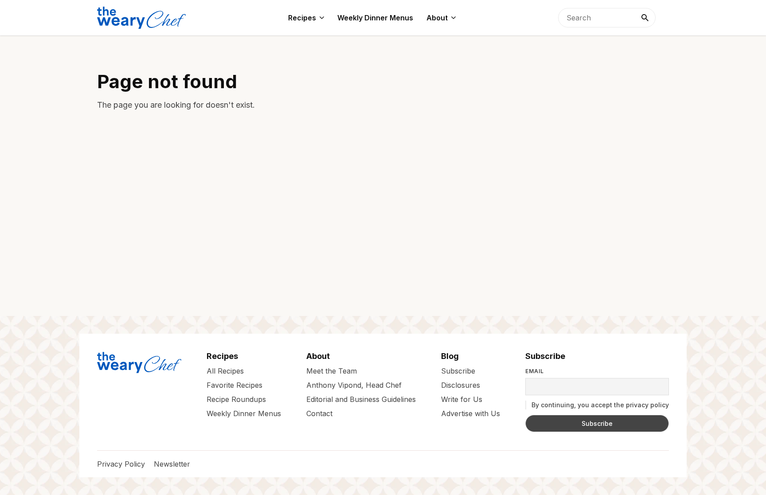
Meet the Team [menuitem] (331, 370)
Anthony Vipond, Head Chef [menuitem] (354, 385)
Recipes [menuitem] (302, 17)
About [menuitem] (437, 17)
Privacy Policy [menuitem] (121, 464)
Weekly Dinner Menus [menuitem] (375, 17)
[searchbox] (607, 17)
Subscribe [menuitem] (458, 370)
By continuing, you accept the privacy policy (599, 405)
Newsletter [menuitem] (172, 464)
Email (534, 371)
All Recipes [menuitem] (225, 370)
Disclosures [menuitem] (460, 385)
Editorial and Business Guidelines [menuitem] (361, 399)
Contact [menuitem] (319, 413)
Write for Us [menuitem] (461, 399)
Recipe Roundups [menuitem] (236, 399)
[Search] (645, 17)
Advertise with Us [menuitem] (470, 413)
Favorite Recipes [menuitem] (234, 385)
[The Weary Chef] (141, 18)
